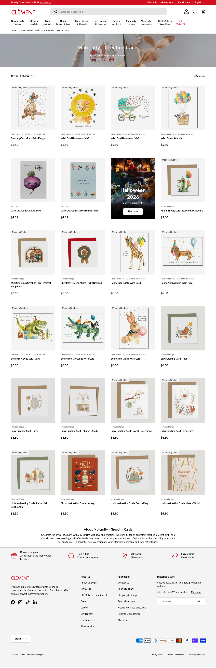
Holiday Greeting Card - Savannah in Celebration (29, 505)
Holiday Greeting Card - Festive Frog (129, 503)
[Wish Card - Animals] (183, 108)
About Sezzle (124, 620)
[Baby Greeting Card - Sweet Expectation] (133, 400)
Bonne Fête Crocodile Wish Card (77, 358)
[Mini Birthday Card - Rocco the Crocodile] (183, 180)
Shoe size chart (125, 588)
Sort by (14, 75)
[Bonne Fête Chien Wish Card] (133, 328)
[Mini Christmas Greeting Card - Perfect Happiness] (33, 252)
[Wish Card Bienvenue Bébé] (83, 108)
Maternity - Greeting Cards (57, 30)
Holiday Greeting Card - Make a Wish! (180, 503)
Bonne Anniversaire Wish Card (177, 282)
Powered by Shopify (35, 655)
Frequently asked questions (132, 607)
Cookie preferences (197, 655)
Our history (45, 2)
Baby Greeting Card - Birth (24, 431)
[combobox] (108, 11)
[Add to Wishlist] (51, 90)
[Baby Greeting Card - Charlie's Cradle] (83, 400)
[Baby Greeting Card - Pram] (183, 328)
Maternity (131, 22)
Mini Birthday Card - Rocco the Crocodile (182, 210)
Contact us (123, 582)
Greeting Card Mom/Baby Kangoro (29, 138)
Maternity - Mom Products (31, 30)
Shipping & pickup (127, 595)
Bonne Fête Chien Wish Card (125, 358)
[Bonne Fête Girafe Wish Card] (133, 252)
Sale (180, 22)
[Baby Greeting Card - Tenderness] (183, 400)
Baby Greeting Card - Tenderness (177, 431)
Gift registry (167, 2)
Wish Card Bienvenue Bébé (75, 138)
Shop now (133, 211)
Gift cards (152, 2)
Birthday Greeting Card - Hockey (77, 503)
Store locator (184, 2)
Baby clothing (82, 22)
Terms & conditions (176, 655)
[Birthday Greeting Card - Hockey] (83, 472)
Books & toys (165, 22)
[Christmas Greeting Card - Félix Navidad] (83, 252)
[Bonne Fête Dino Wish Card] (33, 328)
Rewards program (127, 601)
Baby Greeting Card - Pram (174, 358)
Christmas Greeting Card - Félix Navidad (81, 282)
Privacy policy (157, 655)
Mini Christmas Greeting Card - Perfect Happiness (31, 284)
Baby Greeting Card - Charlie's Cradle (80, 431)
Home (63, 22)
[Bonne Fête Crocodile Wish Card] (83, 328)
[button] (203, 11)
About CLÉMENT (90, 582)
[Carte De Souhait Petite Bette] (33, 180)
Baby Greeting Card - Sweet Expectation (131, 431)
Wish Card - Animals (171, 138)
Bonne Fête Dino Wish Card (25, 358)
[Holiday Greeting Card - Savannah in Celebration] (33, 472)
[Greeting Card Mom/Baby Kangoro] (33, 108)
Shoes (116, 22)
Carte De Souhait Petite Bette (26, 210)
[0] (195, 11)
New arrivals (17, 22)
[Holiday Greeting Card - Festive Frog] (133, 472)
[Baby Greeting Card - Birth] (33, 400)
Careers (84, 607)
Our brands (86, 620)
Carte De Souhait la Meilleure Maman (80, 210)
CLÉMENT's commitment (94, 595)
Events (84, 601)
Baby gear (34, 22)
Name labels (147, 22)
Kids (47, 22)
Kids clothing (100, 22)
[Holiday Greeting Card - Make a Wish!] (183, 472)
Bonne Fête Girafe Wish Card (126, 282)
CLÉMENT (21, 655)
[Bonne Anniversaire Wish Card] (183, 252)
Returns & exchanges (129, 613)
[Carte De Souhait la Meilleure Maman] (83, 180)
